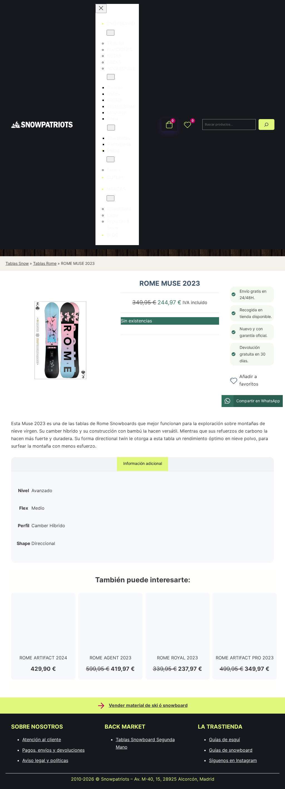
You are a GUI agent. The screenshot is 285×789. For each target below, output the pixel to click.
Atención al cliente (41, 739)
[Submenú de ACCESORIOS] (111, 77)
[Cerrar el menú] (101, 8)
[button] (252, 401)
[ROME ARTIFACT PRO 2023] (244, 602)
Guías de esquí (224, 739)
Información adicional (142, 463)
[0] (187, 124)
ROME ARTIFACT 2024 (43, 657)
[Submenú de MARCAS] (110, 198)
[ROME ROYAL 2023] (177, 602)
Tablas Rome (44, 263)
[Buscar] (266, 124)
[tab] (142, 464)
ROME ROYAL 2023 (177, 657)
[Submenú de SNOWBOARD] (110, 33)
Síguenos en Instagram (233, 760)
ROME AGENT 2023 (110, 657)
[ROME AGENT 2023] (110, 602)
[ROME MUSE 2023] (60, 400)
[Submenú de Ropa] (111, 127)
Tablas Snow (17, 263)
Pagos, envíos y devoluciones (53, 750)
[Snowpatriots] (42, 124)
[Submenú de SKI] (110, 159)
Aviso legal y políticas (45, 760)
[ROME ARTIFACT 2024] (43, 602)
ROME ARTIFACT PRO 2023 (245, 657)
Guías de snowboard (230, 750)
